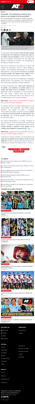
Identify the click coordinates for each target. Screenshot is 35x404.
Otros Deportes (5, 264)
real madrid (25, 149)
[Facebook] (5, 30)
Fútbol (3, 12)
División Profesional (6, 210)
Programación (5, 379)
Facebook (5, 330)
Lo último (4, 159)
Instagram (5, 338)
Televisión (9, 1)
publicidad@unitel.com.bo (8, 394)
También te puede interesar (11, 189)
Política (3, 347)
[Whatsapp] (2, 30)
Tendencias (21, 346)
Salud (2, 364)
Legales (20, 333)
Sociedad (3, 353)
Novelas (3, 376)
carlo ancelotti (14, 149)
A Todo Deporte (5, 358)
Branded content (23, 351)
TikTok (4, 336)
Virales (20, 354)
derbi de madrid (19, 151)
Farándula (21, 357)
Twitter (4, 333)
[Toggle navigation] (2, 6)
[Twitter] (7, 30)
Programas (4, 382)
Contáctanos (22, 330)
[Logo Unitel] (17, 6)
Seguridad (4, 350)
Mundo (3, 355)
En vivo (31, 1)
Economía (4, 361)
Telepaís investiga (23, 348)
